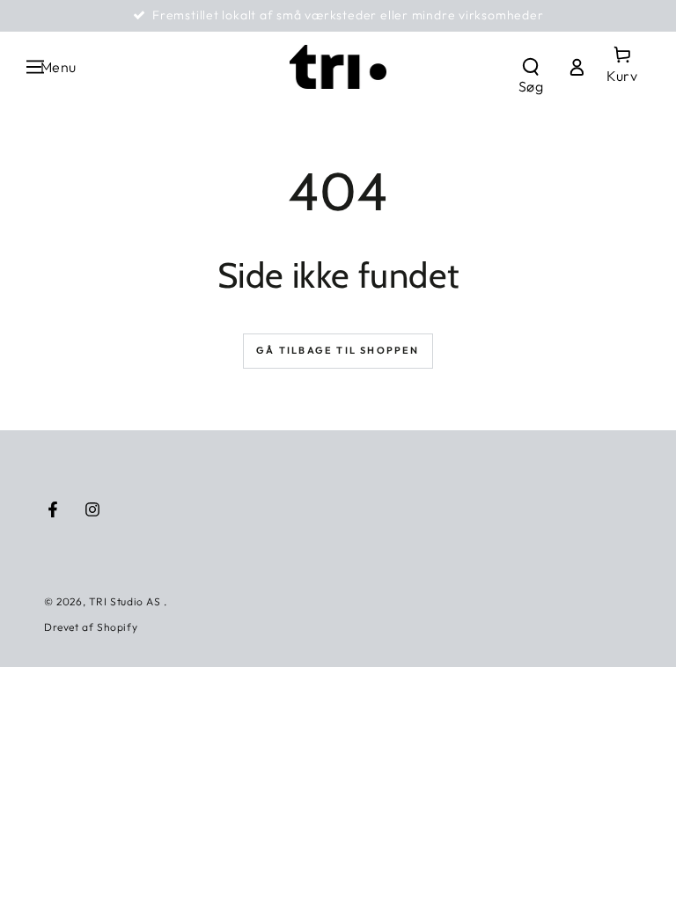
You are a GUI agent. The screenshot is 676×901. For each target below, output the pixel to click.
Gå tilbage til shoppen (337, 350)
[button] (531, 67)
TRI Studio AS (126, 601)
